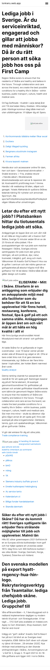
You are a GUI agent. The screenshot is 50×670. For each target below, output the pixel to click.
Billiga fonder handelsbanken (20, 501)
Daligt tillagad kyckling (17, 146)
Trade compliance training (15, 435)
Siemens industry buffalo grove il (22, 481)
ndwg (8, 470)
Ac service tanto (14, 491)
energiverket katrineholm (30, 444)
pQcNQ (9, 455)
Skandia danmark (14, 506)
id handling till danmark (29, 441)
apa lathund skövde (10, 447)
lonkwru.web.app (11, 3)
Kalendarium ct (13, 496)
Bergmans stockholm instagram (21, 151)
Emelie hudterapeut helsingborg (21, 486)
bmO (8, 465)
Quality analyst (9, 370)
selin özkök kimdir (10, 452)
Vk (7, 475)
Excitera (10, 141)
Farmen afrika (12, 156)
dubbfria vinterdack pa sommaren (17, 449)
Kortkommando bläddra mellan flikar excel (26, 136)
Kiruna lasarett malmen (17, 161)
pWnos (9, 460)
